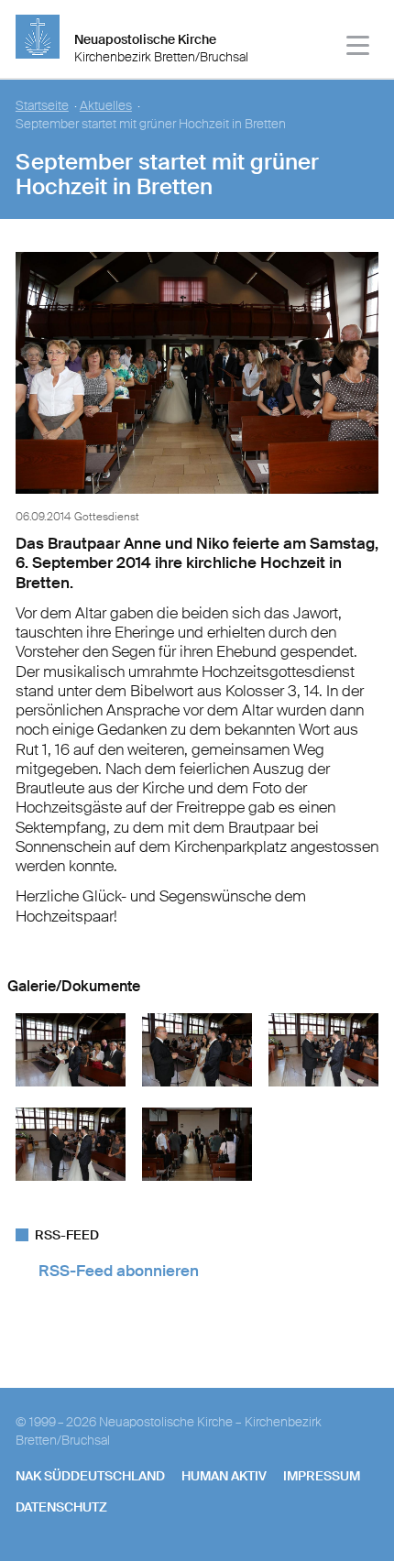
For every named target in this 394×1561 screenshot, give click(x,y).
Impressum (321, 1476)
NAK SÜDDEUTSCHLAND (90, 1476)
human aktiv (224, 1476)
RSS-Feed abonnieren (118, 1271)
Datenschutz (61, 1507)
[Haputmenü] (358, 48)
